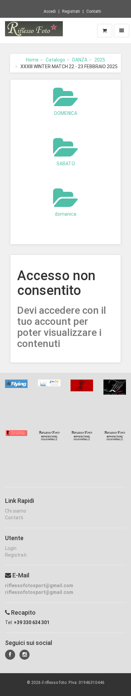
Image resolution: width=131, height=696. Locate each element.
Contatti (93, 11)
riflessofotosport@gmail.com (39, 585)
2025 (99, 59)
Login (10, 548)
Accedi (50, 11)
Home (32, 59)
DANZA (79, 59)
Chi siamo (15, 511)
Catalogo (55, 59)
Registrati (71, 11)
